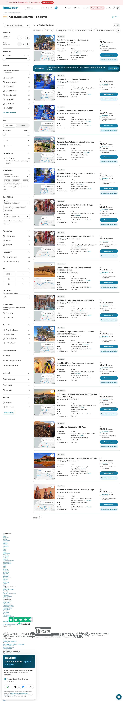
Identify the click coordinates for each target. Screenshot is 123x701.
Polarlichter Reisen (8, 606)
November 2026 (11, 91)
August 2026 (10, 78)
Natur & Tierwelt (11, 338)
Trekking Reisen (7, 608)
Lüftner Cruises (7, 596)
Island (4, 566)
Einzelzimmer (10, 158)
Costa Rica (6, 582)
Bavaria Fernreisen (8, 589)
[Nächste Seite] (39, 517)
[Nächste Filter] (118, 30)
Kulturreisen (6, 609)
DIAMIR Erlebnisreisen (9, 593)
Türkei (4, 580)
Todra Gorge (11, 183)
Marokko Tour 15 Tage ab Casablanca (73, 79)
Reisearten (77, 8)
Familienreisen (7, 615)
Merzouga (25, 180)
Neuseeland (6, 553)
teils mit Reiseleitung (12, 261)
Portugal (5, 573)
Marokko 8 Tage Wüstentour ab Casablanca (75, 236)
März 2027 (9, 108)
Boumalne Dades (8, 186)
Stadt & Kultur (10, 334)
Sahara (73, 285)
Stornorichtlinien (7, 648)
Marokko (8, 146)
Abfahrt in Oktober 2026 (84, 30)
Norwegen (6, 570)
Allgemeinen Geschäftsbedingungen (19, 693)
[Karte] (118, 25)
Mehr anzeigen (11, 112)
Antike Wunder (10, 343)
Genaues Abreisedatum (11, 70)
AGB (4, 700)
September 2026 (11, 82)
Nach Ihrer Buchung (8, 647)
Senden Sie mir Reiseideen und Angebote (17, 680)
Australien (6, 537)
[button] (109, 45)
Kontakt (108, 8)
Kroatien (5, 569)
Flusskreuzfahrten (8, 605)
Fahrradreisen (7, 603)
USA (4, 585)
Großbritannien (7, 563)
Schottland (6, 575)
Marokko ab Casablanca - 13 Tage (71, 427)
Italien (4, 568)
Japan (4, 552)
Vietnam (5, 559)
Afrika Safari (6, 602)
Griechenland (7, 562)
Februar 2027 (10, 103)
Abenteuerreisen (7, 601)
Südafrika (5, 546)
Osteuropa (6, 572)
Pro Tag (23, 125)
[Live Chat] (119, 697)
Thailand (5, 557)
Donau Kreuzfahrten (8, 560)
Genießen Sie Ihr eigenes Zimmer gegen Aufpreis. (17, 162)
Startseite (5, 12)
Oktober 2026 (10, 86)
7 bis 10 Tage (49, 30)
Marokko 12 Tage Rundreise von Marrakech (75, 363)
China (4, 547)
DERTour (5, 592)
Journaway (6, 595)
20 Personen (10, 313)
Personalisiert (10, 236)
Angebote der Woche (97, 8)
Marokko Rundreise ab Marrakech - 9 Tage (75, 111)
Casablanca (7, 207)
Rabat (5, 190)
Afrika (4, 535)
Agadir (10, 210)
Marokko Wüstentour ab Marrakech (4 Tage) (75, 490)
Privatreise (9, 245)
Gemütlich (9, 390)
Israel (4, 550)
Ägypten (5, 542)
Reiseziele (68, 8)
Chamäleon (6, 591)
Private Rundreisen (8, 616)
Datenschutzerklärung (9, 695)
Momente (85, 8)
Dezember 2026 (11, 95)
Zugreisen (6, 612)
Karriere (10, 641)
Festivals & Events (12, 330)
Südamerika (6, 540)
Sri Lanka (5, 556)
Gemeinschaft (7, 650)
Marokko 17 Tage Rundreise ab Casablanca (75, 300)
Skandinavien (7, 578)
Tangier (23, 207)
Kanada (5, 583)
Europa (5, 539)
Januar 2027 (10, 99)
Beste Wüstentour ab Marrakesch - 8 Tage (75, 205)
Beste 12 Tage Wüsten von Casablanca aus (75, 142)
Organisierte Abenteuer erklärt (11, 653)
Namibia (5, 545)
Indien (4, 549)
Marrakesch (7, 180)
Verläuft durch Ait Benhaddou (106, 30)
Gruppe (8, 240)
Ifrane (18, 183)
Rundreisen (18, 12)
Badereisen (6, 613)
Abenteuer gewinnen (13, 644)
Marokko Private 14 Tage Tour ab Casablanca (76, 174)
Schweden (6, 576)
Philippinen (6, 555)
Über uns (5, 640)
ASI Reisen (6, 588)
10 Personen (10, 317)
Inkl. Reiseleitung (11, 257)
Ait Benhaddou (16, 180)
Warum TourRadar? (8, 645)
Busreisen (6, 611)
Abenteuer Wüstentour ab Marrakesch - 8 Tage (77, 458)
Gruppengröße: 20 (65, 30)
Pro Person (9, 125)
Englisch (8, 402)
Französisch (10, 407)
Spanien (5, 579)
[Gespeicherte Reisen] (113, 8)
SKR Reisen (6, 598)
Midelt (16, 186)
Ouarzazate (24, 186)
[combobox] (16, 176)
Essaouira (6, 224)
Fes (5, 183)
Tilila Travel (11, 12)
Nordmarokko (74, 411)
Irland (4, 565)
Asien (4, 536)
